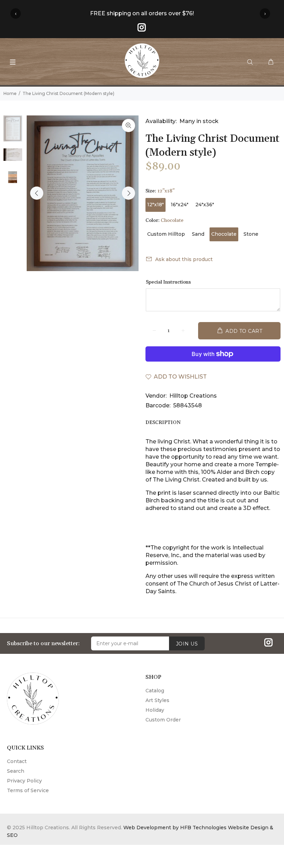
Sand (198, 234)
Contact (17, 761)
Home (10, 93)
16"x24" (179, 204)
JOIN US (187, 644)
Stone (250, 234)
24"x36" (204, 204)
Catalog (154, 690)
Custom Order (163, 720)
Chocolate (224, 234)
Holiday (154, 710)
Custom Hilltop (166, 234)
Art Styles (157, 700)
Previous (36, 193)
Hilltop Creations (193, 395)
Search (15, 771)
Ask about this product (184, 259)
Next (128, 193)
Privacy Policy (24, 781)
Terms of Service (28, 790)
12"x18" (155, 204)
